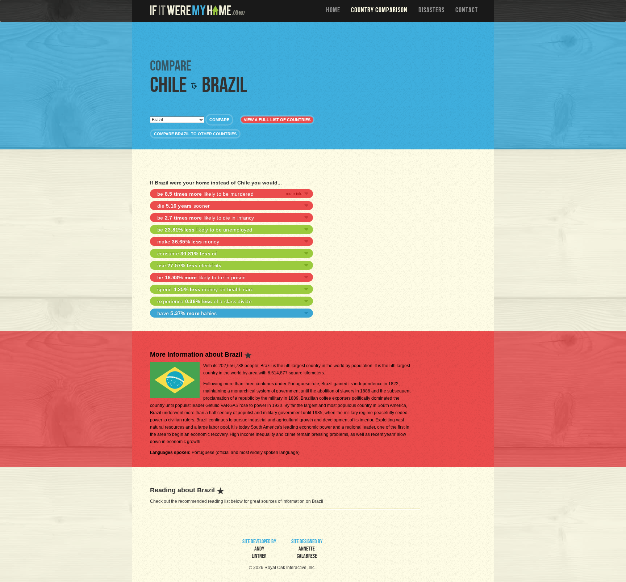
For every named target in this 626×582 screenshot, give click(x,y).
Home (333, 10)
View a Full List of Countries (277, 120)
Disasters (431, 10)
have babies (187, 313)
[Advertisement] (315, 40)
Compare (219, 120)
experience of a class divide (204, 301)
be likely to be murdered (205, 194)
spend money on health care (205, 289)
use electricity (189, 265)
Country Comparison (379, 10)
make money (188, 242)
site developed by (259, 549)
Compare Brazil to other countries (195, 134)
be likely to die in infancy (205, 218)
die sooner (183, 206)
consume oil (187, 253)
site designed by (306, 549)
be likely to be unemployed (205, 230)
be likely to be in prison (201, 277)
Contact (466, 10)
